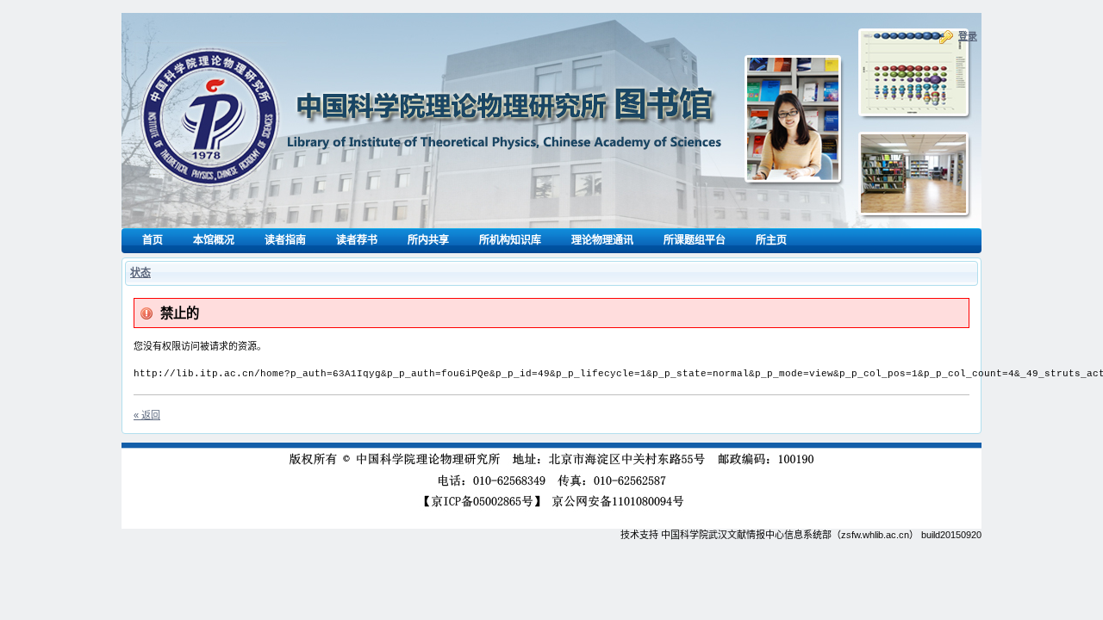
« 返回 (147, 415)
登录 (967, 36)
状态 (140, 273)
